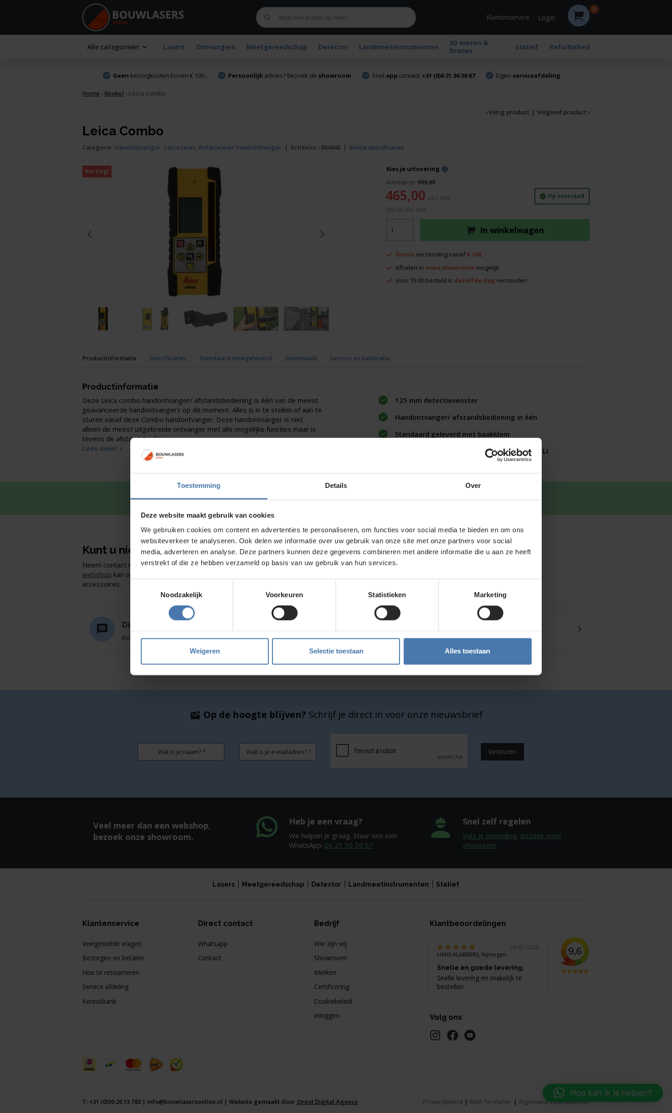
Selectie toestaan (336, 651)
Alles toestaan (467, 651)
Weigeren (205, 651)
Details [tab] (336, 485)
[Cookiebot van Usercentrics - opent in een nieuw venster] (492, 455)
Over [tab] (473, 485)
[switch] (285, 613)
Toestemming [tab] (198, 485)
